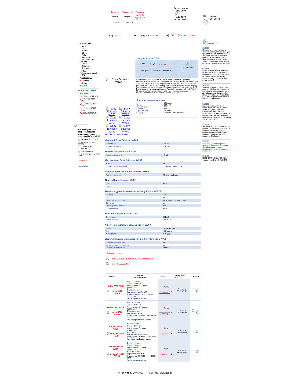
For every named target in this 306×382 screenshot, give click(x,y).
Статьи (84, 83)
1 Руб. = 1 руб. (140, 17)
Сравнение (128, 12)
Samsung (85, 57)
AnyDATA (85, 64)
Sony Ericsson (87, 60)
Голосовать (82, 161)
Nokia (84, 53)
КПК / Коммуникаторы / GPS (89, 73)
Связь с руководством (217, 29)
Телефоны (86, 43)
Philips (84, 55)
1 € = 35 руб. (140, 16)
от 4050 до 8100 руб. (89, 96)
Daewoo (85, 66)
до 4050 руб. (86, 93)
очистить (116, 22)
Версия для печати (114, 253)
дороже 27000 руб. (88, 113)
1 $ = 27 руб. (140, 19)
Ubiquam (85, 68)
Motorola (85, 51)
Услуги (84, 86)
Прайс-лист (196, 29)
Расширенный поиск (187, 35)
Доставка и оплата (103, 29)
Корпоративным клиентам (144, 29)
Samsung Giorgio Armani (215, 146)
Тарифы (85, 80)
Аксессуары (86, 78)
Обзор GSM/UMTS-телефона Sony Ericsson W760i (132, 259)
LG (82, 48)
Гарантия (121, 29)
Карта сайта (83, 166)
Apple (84, 46)
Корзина (115, 12)
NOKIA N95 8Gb (220, 158)
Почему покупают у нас (174, 29)
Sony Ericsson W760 (120, 264)
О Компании (83, 29)
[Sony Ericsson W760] (112, 114)
